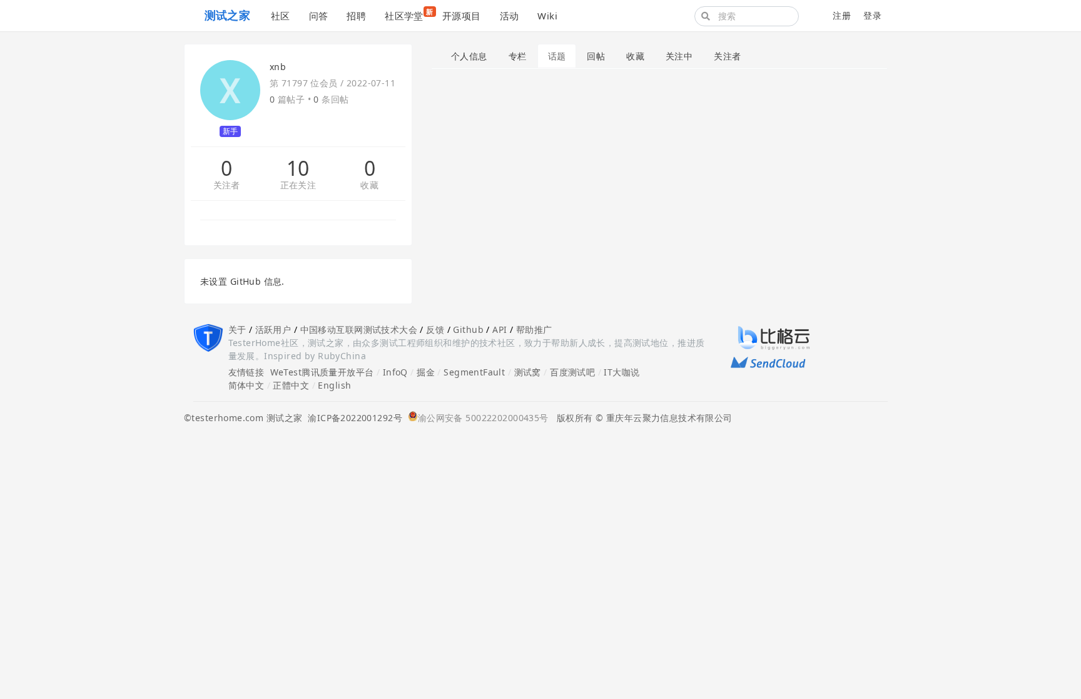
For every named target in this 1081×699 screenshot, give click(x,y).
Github (468, 329)
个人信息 (469, 56)
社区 (280, 15)
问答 (318, 15)
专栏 (518, 56)
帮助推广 (534, 329)
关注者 (226, 185)
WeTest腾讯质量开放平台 (322, 372)
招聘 (356, 15)
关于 (237, 329)
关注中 (679, 56)
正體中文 (291, 385)
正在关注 (298, 185)
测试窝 (527, 372)
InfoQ (395, 372)
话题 (557, 56)
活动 (509, 15)
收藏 (369, 185)
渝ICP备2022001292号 (352, 418)
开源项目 (461, 15)
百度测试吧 (572, 372)
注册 (842, 15)
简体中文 (246, 385)
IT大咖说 (621, 372)
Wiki (547, 15)
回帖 (596, 56)
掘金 (426, 372)
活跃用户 (273, 329)
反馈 (435, 329)
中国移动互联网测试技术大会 (358, 329)
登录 (872, 15)
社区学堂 (409, 14)
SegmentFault (474, 372)
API (499, 329)
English (334, 385)
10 (298, 168)
